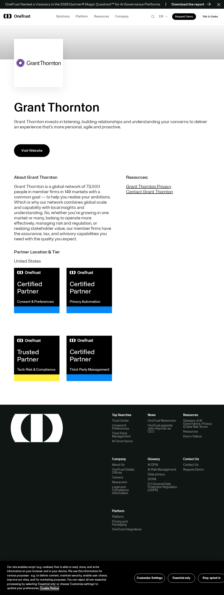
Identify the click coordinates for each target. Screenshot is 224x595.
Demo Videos (192, 436)
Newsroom (119, 482)
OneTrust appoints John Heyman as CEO (160, 428)
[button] (220, 4)
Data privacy (156, 474)
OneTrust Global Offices (123, 471)
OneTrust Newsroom (162, 420)
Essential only (181, 578)
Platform (118, 516)
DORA (152, 479)
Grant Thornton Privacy (148, 186)
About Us (118, 464)
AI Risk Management (162, 469)
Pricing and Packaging (120, 523)
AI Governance (122, 441)
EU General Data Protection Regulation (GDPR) (162, 487)
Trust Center (120, 420)
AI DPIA (153, 464)
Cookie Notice (49, 588)
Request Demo (193, 469)
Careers (117, 477)
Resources (190, 431)
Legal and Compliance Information (120, 490)
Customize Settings (149, 578)
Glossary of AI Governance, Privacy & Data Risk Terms (197, 423)
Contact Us (190, 464)
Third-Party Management (121, 435)
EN (161, 16)
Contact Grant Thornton (149, 191)
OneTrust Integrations (127, 529)
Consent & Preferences (120, 427)
